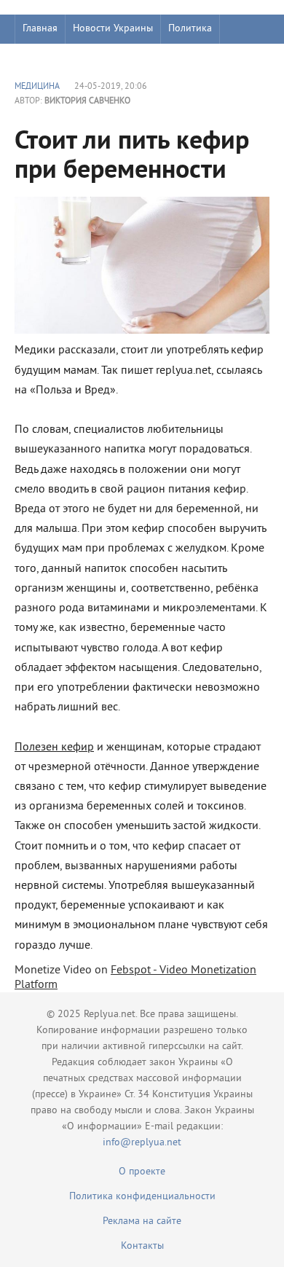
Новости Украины (113, 29)
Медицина (37, 87)
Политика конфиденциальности (142, 1196)
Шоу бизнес (48, 58)
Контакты (142, 1246)
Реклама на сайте (142, 1221)
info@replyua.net (142, 1143)
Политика (190, 29)
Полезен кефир (54, 747)
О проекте (142, 1172)
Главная (40, 29)
